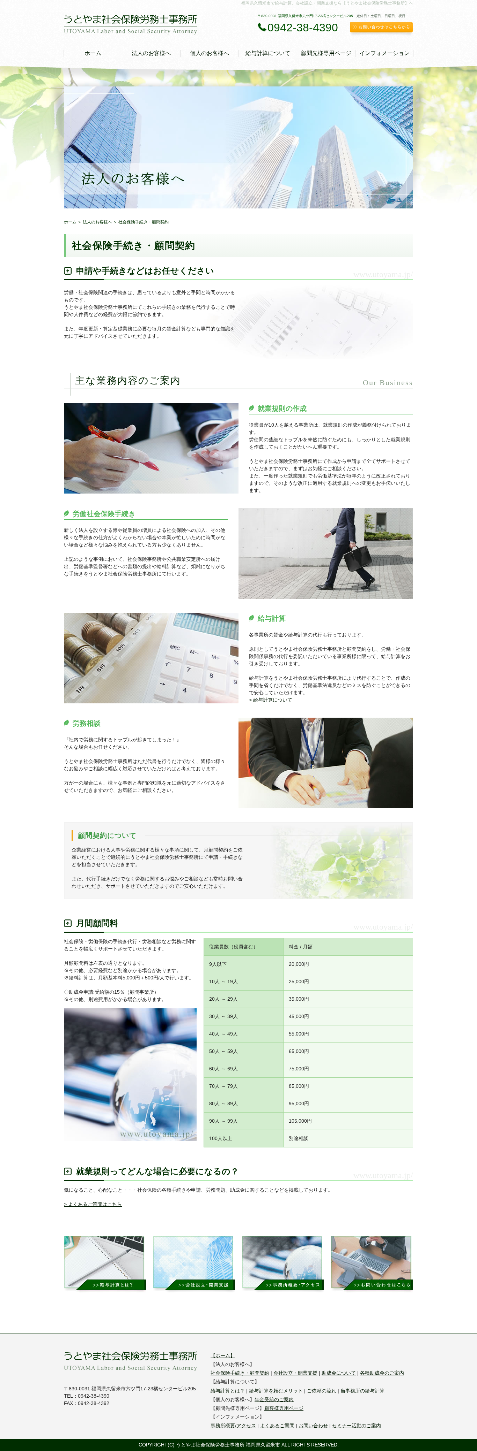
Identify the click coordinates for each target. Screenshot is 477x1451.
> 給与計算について (270, 700)
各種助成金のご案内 (382, 1373)
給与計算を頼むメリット (276, 1390)
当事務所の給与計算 (362, 1390)
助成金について (339, 1373)
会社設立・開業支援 (295, 1373)
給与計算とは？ (228, 1390)
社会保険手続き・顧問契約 (240, 1373)
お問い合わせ (313, 1425)
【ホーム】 (223, 1355)
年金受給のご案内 (274, 1399)
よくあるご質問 (277, 1425)
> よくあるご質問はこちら (93, 1204)
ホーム (93, 53)
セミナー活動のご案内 (356, 1425)
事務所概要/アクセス (233, 1425)
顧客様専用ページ (283, 1408)
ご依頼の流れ (321, 1390)
